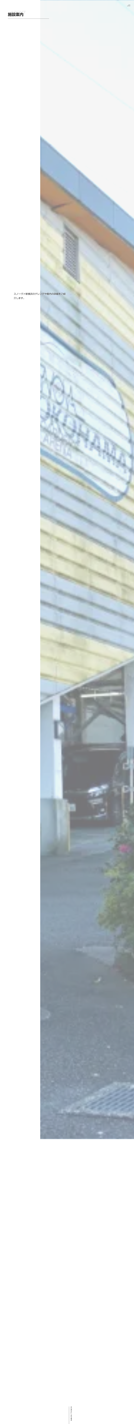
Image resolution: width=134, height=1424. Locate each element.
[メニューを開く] (128, 5)
